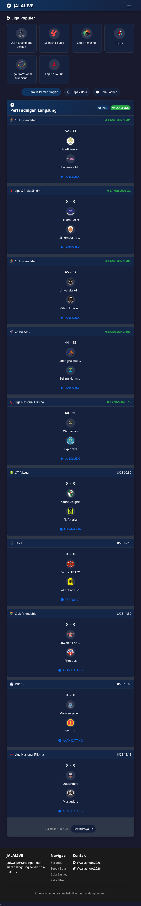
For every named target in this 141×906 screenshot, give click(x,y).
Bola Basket (108, 92)
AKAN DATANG (72, 670)
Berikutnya (82, 829)
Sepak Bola (79, 92)
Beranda (56, 863)
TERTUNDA (72, 600)
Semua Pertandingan (43, 92)
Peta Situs (57, 880)
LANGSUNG (72, 177)
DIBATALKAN (72, 529)
